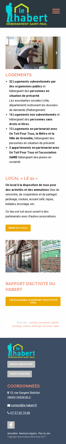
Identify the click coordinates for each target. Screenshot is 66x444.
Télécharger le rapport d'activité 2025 (33, 301)
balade (55, 322)
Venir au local (18, 227)
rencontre (47, 326)
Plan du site (44, 433)
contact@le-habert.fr (24, 405)
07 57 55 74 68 (20, 413)
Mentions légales (28, 433)
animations (45, 322)
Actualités (12, 433)
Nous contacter (21, 364)
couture (27, 326)
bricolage (17, 326)
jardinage (36, 326)
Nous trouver (19, 373)
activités (33, 322)
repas (56, 326)
